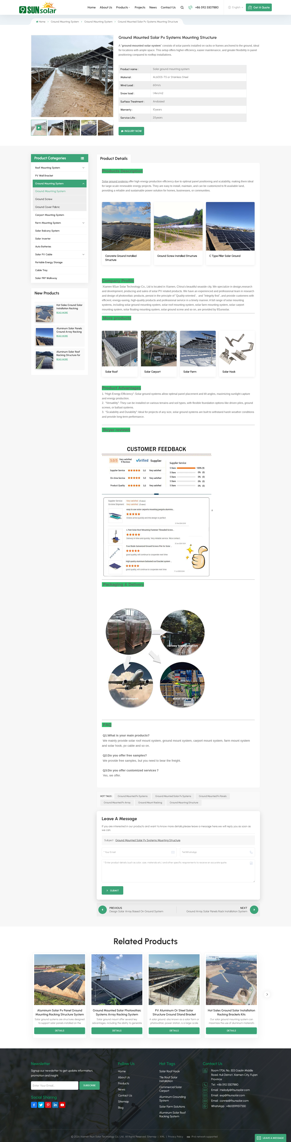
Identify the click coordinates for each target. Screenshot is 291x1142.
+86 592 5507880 (207, 7)
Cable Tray (41, 270)
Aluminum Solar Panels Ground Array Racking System (69, 330)
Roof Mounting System (47, 167)
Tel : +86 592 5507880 (224, 1084)
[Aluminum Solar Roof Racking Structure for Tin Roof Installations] (45, 360)
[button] (267, 994)
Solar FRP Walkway (46, 278)
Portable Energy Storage (48, 262)
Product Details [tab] (113, 158)
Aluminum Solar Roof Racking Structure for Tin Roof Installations (68, 353)
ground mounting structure (184, 802)
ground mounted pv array (117, 802)
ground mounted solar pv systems (173, 796)
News (153, 7)
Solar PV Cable (43, 254)
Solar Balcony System (47, 230)
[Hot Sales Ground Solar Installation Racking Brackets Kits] (45, 313)
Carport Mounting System (49, 214)
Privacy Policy (175, 1136)
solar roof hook (169, 1071)
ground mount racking (150, 802)
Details (59, 1030)
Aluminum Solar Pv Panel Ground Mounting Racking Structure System (59, 1012)
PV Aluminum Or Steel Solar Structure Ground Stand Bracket (174, 1012)
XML (162, 1136)
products (122, 7)
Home (92, 7)
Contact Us (168, 7)
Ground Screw (43, 199)
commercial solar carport (170, 1088)
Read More (62, 312)
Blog (120, 1107)
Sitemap (123, 1101)
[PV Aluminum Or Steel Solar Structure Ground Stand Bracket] (174, 979)
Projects (140, 7)
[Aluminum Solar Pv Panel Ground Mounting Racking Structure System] (59, 979)
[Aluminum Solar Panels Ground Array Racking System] (45, 337)
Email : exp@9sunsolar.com (228, 1095)
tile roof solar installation (168, 1079)
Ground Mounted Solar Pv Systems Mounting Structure (147, 840)
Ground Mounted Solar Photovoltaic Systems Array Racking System (117, 1012)
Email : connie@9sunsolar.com (230, 1100)
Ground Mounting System (65, 21)
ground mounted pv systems (133, 796)
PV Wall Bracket (44, 175)
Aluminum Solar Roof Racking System (172, 1114)
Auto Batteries (43, 246)
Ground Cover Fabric (47, 207)
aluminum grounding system (172, 1098)
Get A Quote (261, 7)
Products (123, 1083)
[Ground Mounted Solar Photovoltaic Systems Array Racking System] (116, 979)
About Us (106, 7)
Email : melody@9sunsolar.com (230, 1090)
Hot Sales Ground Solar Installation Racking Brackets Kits (69, 307)
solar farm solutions (172, 1106)
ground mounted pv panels (213, 796)
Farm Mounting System (48, 222)
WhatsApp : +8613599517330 (228, 1106)
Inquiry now (133, 131)
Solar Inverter (43, 238)
